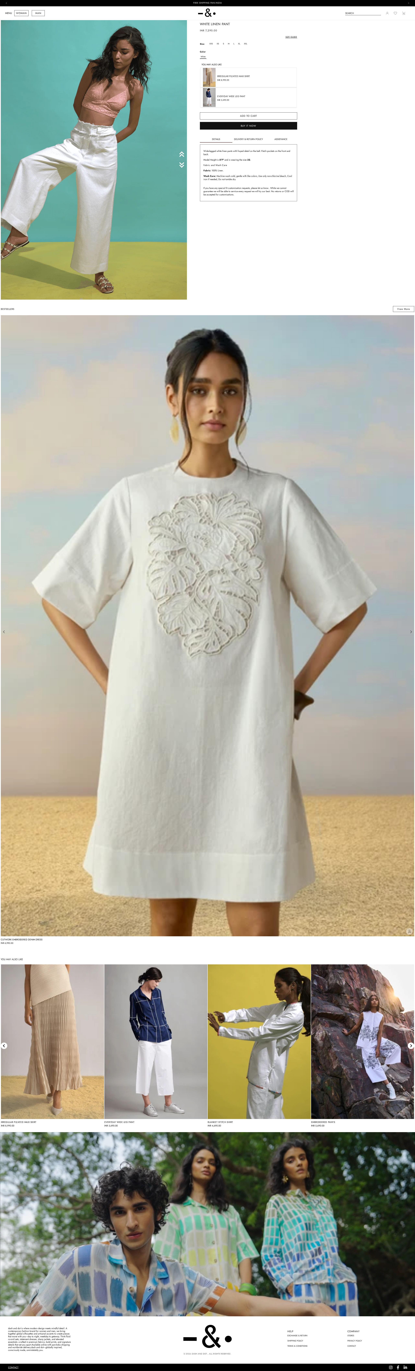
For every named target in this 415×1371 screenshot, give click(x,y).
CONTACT (351, 1346)
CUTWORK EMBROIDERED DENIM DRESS (21, 939)
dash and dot (199, 1353)
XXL (245, 43)
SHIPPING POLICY (295, 1340)
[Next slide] (411, 1045)
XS (218, 43)
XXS (211, 43)
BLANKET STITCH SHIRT (220, 1122)
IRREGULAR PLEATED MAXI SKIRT (18, 1122)
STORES (350, 1335)
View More (403, 309)
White (203, 56)
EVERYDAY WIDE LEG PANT (119, 1122)
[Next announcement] (408, 3)
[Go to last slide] (4, 1045)
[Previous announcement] (6, 3)
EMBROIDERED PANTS (323, 1122)
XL (239, 43)
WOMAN (21, 13)
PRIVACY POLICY (354, 1340)
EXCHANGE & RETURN (297, 1335)
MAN (38, 13)
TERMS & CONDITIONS (297, 1346)
